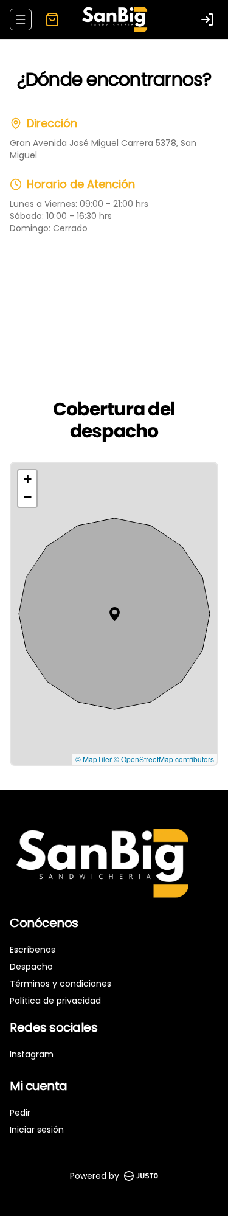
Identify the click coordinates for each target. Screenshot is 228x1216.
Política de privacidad (55, 1001)
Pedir (20, 1113)
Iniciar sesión (37, 1130)
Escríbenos (32, 949)
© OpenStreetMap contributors (164, 759)
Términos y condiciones (60, 984)
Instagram (32, 1054)
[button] (114, 614)
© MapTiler (93, 759)
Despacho (31, 967)
